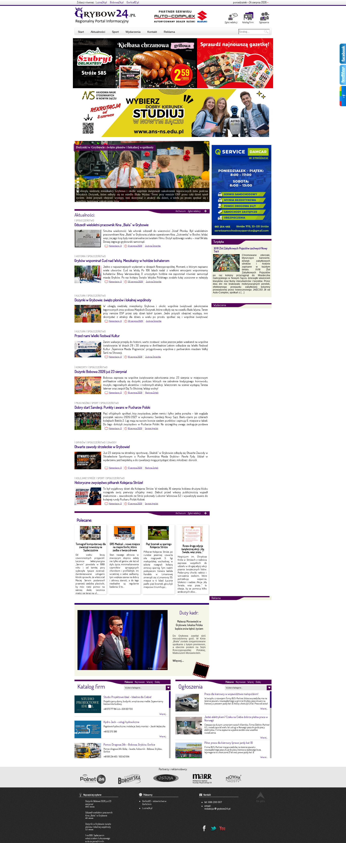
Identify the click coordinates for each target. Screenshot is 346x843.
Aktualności (98, 31)
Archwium (181, 211)
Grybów (80, 442)
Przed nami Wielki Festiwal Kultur (97, 336)
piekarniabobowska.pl (130, 780)
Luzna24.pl (101, 2)
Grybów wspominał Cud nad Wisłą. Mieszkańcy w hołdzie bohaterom (121, 260)
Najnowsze (140, 681)
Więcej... (178, 660)
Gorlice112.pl (133, 2)
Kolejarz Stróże (86, 478)
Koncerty (81, 367)
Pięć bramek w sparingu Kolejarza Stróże (159, 545)
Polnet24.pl (92, 779)
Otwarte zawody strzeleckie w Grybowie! (102, 446)
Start (81, 31)
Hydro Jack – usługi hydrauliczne (121, 722)
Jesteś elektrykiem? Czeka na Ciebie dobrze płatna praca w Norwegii (236, 718)
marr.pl (205, 779)
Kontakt (152, 31)
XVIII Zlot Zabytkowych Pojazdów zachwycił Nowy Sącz (240, 250)
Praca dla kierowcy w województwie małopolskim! (231, 694)
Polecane (129, 681)
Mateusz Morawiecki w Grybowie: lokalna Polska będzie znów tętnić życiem (189, 625)
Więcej (150, 681)
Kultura (80, 295)
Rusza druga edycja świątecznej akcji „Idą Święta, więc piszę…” (192, 549)
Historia (80, 256)
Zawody (112, 442)
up (260, 796)
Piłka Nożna (83, 403)
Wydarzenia (133, 31)
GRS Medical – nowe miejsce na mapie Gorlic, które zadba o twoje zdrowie (125, 547)
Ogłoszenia (264, 22)
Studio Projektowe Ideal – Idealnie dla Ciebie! (127, 697)
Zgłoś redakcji (231, 22)
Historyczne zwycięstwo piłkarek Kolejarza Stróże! (108, 482)
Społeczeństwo (85, 220)
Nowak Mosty (242, 779)
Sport (115, 31)
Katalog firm (248, 22)
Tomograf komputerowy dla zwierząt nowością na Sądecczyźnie (91, 547)
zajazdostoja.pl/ (169, 778)
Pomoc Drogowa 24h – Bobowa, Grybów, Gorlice (129, 744)
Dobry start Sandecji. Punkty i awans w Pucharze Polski (112, 407)
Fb (203, 827)
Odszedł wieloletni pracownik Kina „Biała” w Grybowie (111, 225)
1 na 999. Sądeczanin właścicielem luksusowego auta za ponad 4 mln (97, 838)
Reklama (169, 31)
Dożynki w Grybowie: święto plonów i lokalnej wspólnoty (112, 300)
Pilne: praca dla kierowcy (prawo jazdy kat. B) (228, 742)
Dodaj (157, 681)
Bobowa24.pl (117, 2)
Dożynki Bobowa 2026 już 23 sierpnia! (100, 371)
